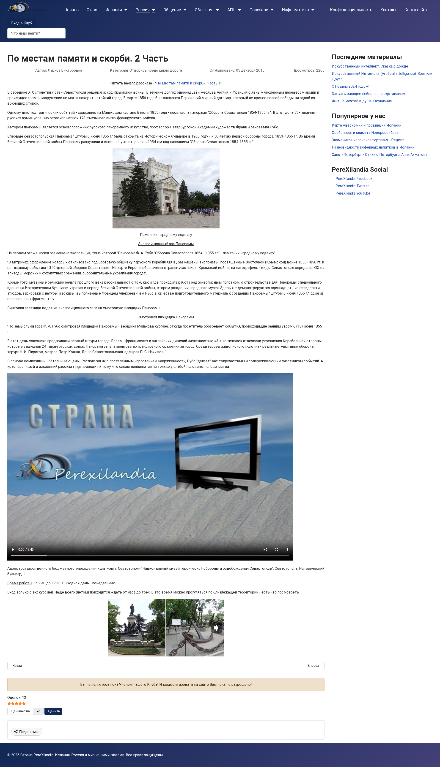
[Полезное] (271, 10)
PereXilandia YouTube (352, 193)
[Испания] (125, 10)
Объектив (204, 10)
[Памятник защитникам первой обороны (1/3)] (136, 627)
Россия (143, 10)
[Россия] (152, 10)
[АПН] (238, 10)
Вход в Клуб (21, 23)
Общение (172, 10)
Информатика (295, 10)
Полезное (258, 10)
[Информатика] (312, 10)
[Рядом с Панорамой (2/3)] (195, 627)
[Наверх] (432, 758)
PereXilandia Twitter (352, 186)
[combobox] (36, 33)
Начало (71, 10)
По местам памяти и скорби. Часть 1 (188, 83)
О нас (92, 10)
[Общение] (184, 10)
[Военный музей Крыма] (166, 188)
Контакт (388, 10)
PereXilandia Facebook (353, 178)
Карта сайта (416, 10)
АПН (231, 10)
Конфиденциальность (351, 10)
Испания (113, 10)
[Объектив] (216, 10)
